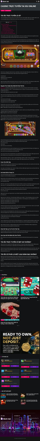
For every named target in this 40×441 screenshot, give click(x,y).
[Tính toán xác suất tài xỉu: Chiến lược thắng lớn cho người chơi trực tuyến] (10, 286)
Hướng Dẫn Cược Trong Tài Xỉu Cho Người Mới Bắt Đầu (29, 298)
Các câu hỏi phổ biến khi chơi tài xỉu (8, 30)
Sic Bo (2, 270)
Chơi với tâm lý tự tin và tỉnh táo (7, 29)
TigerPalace (7, 360)
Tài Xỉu (3, 10)
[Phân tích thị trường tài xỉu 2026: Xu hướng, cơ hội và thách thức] (10, 311)
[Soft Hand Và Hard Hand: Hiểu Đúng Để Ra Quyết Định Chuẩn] (23, 404)
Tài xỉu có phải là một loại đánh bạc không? (8, 33)
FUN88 (6, 370)
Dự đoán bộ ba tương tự (6, 28)
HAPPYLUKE (7, 380)
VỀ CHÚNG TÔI (17, 418)
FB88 (25, 360)
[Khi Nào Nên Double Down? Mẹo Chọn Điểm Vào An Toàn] (3, 404)
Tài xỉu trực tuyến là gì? (5, 24)
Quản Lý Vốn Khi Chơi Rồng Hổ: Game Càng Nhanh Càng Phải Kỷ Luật (12, 394)
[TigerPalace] (2, 361)
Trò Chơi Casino (8, 10)
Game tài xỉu (3, 87)
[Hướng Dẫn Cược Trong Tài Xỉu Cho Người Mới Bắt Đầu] (30, 286)
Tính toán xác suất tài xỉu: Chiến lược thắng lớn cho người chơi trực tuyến (9, 298)
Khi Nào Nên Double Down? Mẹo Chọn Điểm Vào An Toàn (12, 401)
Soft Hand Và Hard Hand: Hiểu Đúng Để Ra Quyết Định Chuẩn (31, 401)
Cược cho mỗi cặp (5, 26)
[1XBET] (22, 371)
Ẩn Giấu (10, 22)
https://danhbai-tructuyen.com (32, 422)
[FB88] (22, 361)
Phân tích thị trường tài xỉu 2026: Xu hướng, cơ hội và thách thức (9, 323)
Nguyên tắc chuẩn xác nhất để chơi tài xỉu (9, 25)
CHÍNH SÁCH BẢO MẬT (18, 419)
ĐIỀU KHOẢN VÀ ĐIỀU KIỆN (19, 421)
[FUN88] (2, 371)
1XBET (25, 370)
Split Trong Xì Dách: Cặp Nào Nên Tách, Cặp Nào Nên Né (32, 394)
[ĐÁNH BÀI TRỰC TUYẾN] (5, 1)
